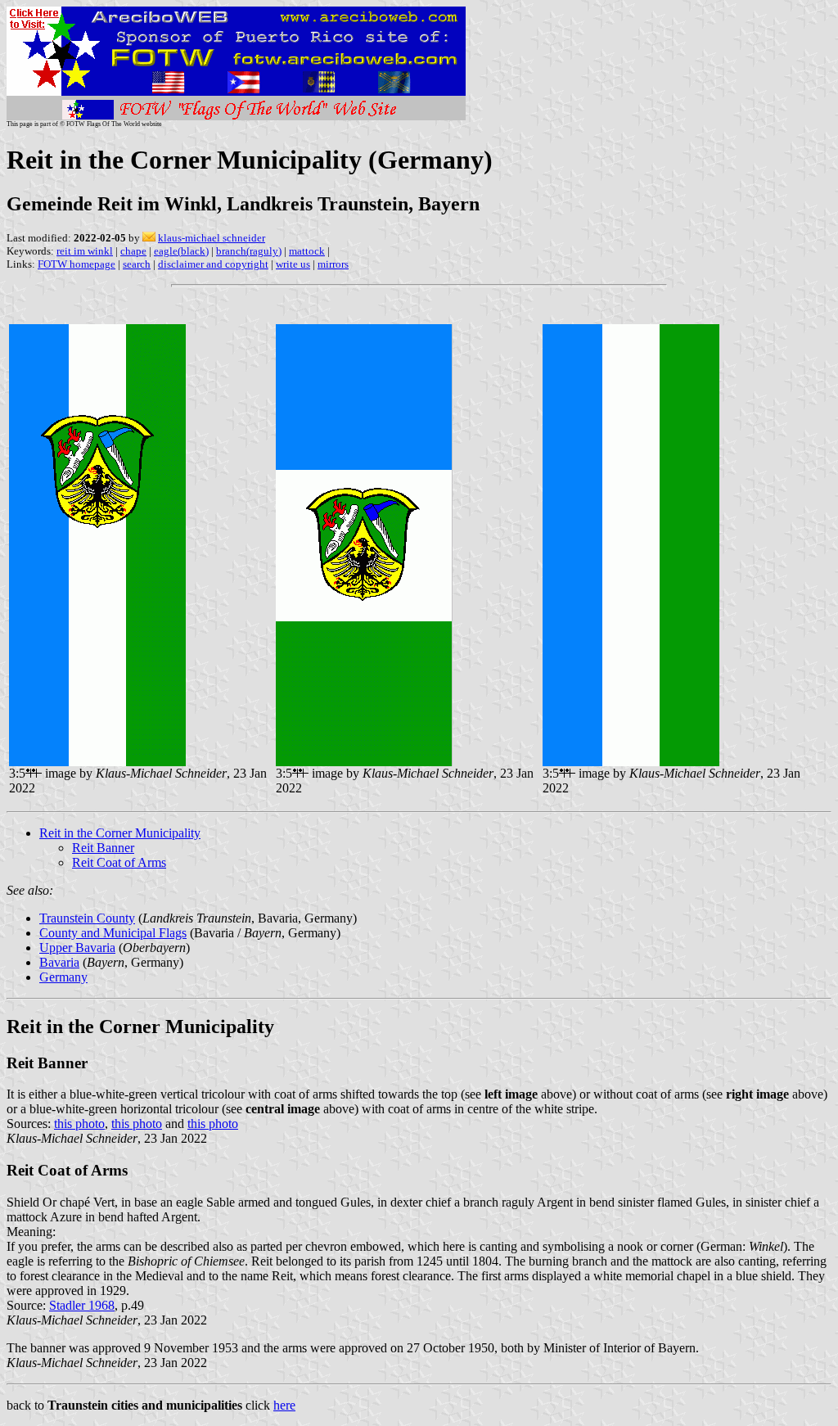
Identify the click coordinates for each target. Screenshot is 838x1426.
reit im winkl (84, 251)
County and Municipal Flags (113, 933)
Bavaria (59, 962)
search (137, 264)
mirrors (333, 264)
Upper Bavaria (77, 947)
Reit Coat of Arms (119, 862)
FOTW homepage (76, 264)
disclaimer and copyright (213, 264)
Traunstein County (87, 918)
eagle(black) (181, 251)
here (284, 1405)
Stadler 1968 (82, 1305)
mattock (307, 251)
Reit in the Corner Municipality (119, 833)
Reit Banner (103, 848)
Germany (63, 977)
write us (293, 264)
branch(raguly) (249, 251)
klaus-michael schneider (211, 238)
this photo (79, 1123)
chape (133, 251)
